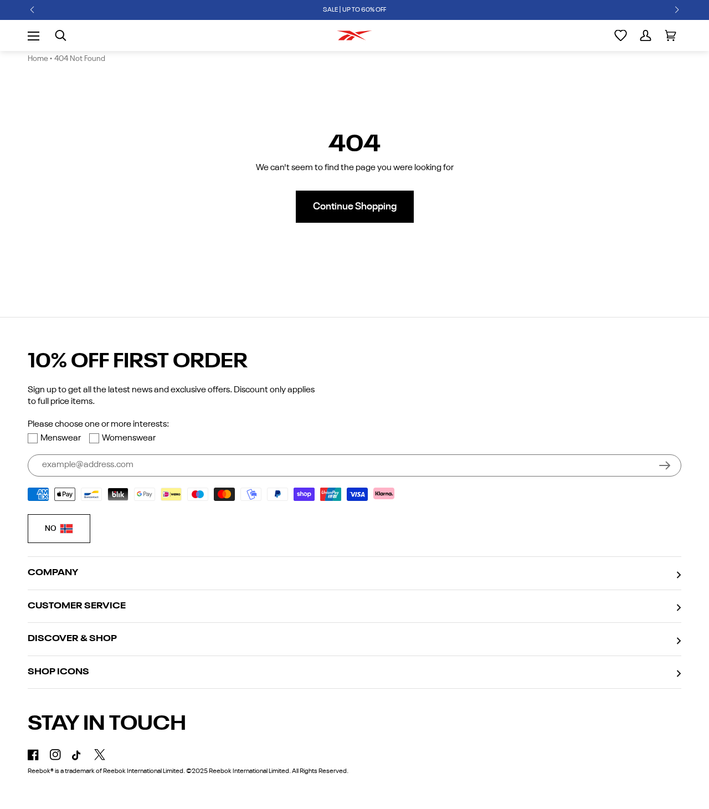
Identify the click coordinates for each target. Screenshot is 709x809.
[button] (32, 10)
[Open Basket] (670, 35)
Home (38, 59)
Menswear (60, 438)
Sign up (664, 465)
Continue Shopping (355, 207)
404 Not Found (79, 59)
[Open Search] (60, 35)
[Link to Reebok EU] (354, 35)
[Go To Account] (646, 35)
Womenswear (129, 438)
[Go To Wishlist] (621, 35)
